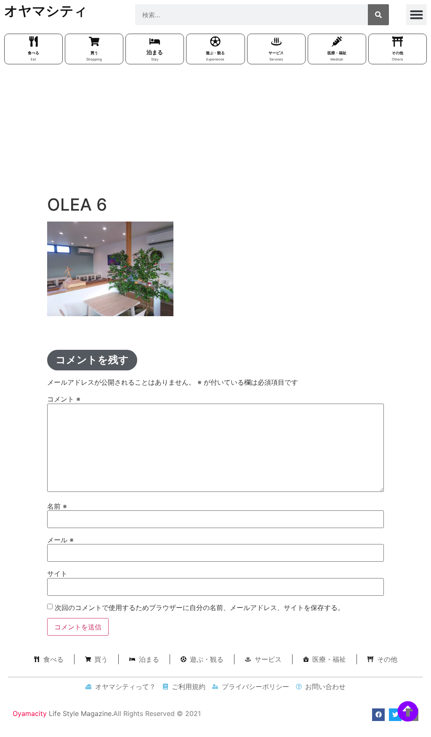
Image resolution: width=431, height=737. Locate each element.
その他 (397, 52)
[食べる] (33, 41)
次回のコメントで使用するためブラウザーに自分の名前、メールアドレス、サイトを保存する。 (199, 607)
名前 (57, 506)
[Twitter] (395, 714)
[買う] (94, 41)
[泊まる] (154, 41)
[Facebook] (378, 714)
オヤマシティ (46, 11)
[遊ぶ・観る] (215, 41)
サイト (57, 573)
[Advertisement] (215, 131)
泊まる (154, 52)
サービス (276, 52)
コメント (63, 399)
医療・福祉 (336, 52)
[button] (416, 14)
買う (94, 52)
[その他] (397, 41)
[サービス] (276, 41)
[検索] (378, 14)
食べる (33, 52)
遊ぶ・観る (215, 52)
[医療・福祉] (337, 41)
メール (60, 539)
